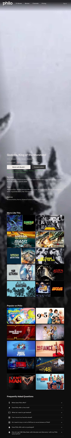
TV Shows (19, 3)
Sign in (65, 3)
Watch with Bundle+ (18, 167)
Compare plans (39, 167)
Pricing (44, 3)
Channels (35, 3)
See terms (23, 172)
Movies (27, 3)
